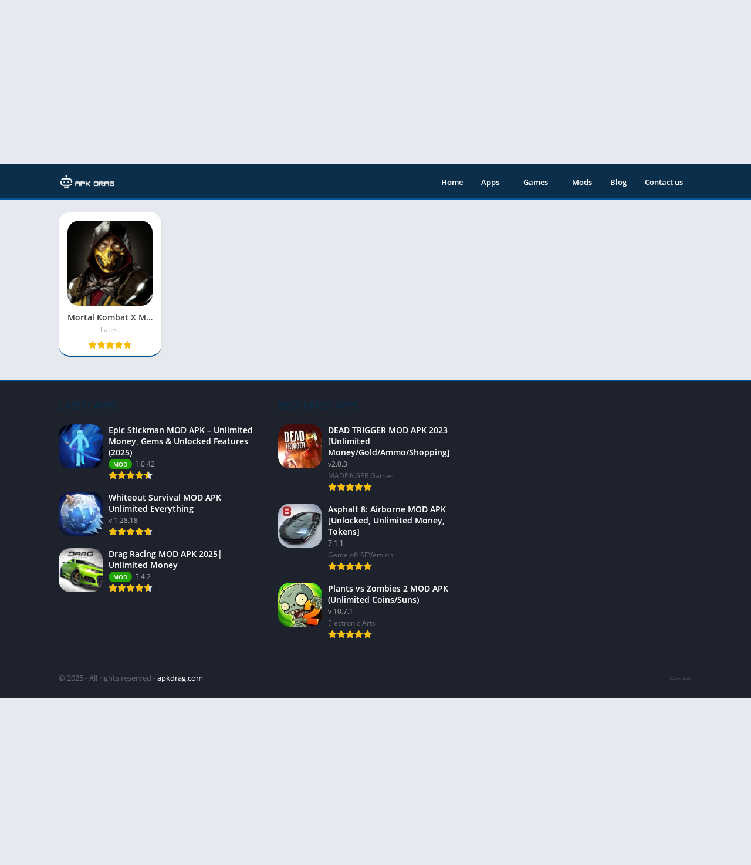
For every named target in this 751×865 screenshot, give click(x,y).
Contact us (664, 182)
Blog (618, 182)
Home (452, 182)
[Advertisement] (352, 82)
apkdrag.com (180, 678)
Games (535, 182)
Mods (582, 182)
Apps (490, 182)
